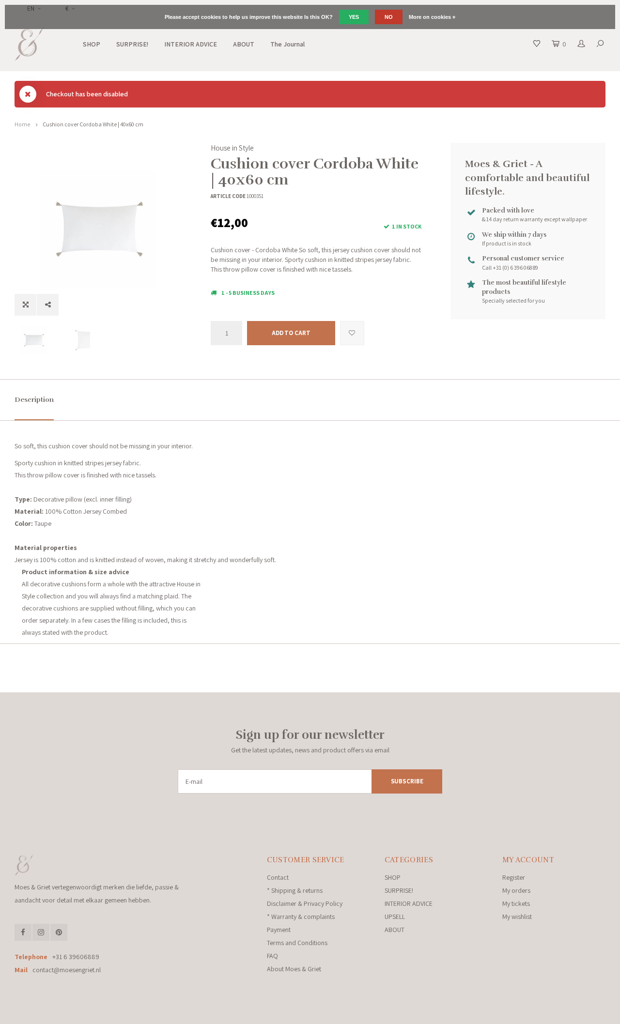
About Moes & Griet (294, 968)
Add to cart (291, 333)
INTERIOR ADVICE (190, 44)
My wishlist (517, 916)
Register (513, 877)
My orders (516, 890)
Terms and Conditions (297, 942)
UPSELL (395, 916)
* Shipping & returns (295, 890)
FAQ (272, 955)
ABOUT (243, 44)
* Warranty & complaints (301, 916)
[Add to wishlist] (352, 333)
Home (22, 124)
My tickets (516, 903)
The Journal (287, 44)
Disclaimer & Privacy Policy (304, 903)
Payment (279, 929)
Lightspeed (147, 1013)
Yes (354, 17)
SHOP (91, 44)
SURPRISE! (132, 44)
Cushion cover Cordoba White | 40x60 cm (93, 124)
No (389, 17)
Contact (278, 877)
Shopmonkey (210, 1013)
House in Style (232, 148)
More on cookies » (432, 17)
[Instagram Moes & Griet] (40, 932)
